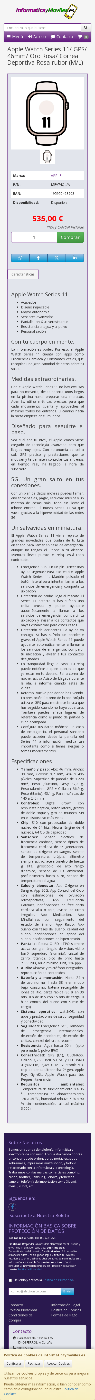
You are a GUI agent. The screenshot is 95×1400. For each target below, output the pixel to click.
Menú (17, 36)
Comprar (70, 237)
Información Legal (65, 1305)
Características (23, 274)
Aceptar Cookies (58, 1363)
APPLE (56, 175)
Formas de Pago (64, 1315)
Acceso (39, 36)
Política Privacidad (23, 1310)
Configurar (14, 1363)
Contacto (64, 36)
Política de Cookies (66, 1310)
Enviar (67, 1291)
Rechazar (34, 1363)
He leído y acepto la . (44, 1280)
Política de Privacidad (30, 1269)
